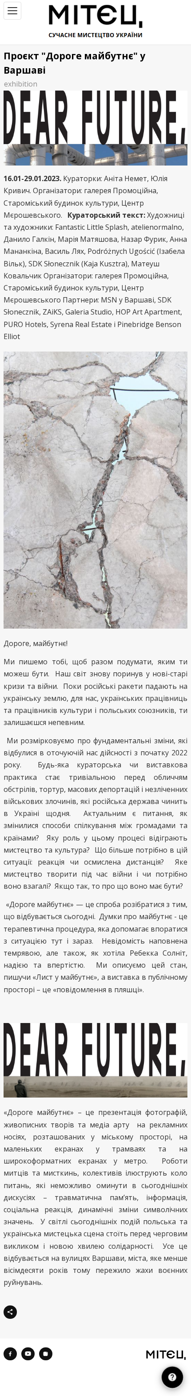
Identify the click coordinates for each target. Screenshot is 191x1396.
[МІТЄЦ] (165, 1355)
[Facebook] (10, 1354)
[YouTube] (28, 1354)
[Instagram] (45, 1354)
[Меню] (12, 11)
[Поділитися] (10, 1312)
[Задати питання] (172, 1377)
